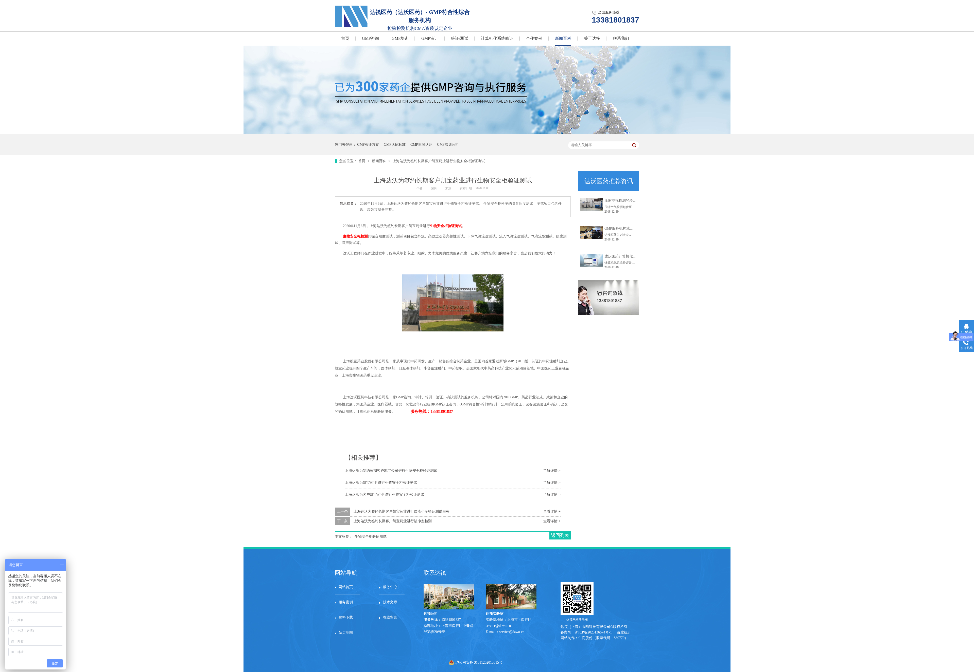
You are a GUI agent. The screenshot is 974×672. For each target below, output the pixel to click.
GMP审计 (429, 38)
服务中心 (390, 587)
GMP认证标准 (395, 144)
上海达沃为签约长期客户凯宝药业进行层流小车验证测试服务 (401, 511)
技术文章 (390, 602)
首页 (345, 38)
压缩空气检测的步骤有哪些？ (627, 200)
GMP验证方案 (368, 144)
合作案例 (534, 38)
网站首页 (346, 587)
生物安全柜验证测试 (446, 226)
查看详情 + (552, 511)
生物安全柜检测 (355, 236)
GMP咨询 (370, 38)
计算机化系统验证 (497, 38)
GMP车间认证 (421, 144)
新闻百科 (563, 38)
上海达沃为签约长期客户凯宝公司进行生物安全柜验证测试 (391, 471)
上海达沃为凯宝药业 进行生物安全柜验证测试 (381, 482)
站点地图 (346, 632)
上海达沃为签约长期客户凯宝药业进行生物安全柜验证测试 (439, 161)
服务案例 (346, 602)
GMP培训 (400, 38)
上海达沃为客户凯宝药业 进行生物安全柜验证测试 (384, 494)
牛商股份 (585, 638)
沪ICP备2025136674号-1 (593, 632)
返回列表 (560, 535)
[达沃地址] (511, 608)
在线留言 (390, 617)
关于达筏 (592, 38)
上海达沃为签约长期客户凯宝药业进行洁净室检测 (393, 521)
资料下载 (346, 617)
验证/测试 (459, 38)
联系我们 (621, 38)
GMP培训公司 (448, 144)
